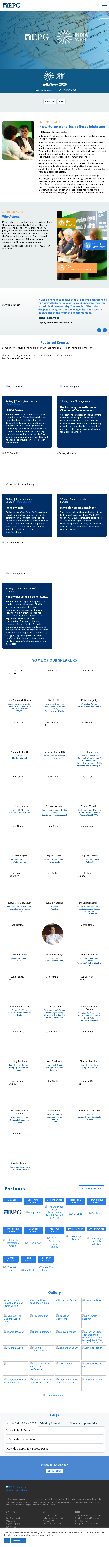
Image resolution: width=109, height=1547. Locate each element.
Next (105, 330)
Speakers (50, 101)
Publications (12, 1521)
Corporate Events (14, 1518)
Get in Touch (54, 1471)
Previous (99, 330)
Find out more (23, 502)
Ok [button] (7, 1540)
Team (8, 1515)
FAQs (61, 101)
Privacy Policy (18, 1540)
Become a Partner (91, 1188)
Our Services (11, 1512)
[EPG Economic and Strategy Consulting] (11, 5)
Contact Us (11, 1527)
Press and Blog (13, 1524)
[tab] (21, 1423)
